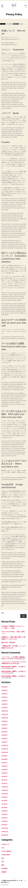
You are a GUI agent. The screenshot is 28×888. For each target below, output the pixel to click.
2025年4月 (4, 731)
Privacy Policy (4, 885)
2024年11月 (4, 749)
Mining (15, 663)
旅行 (2, 858)
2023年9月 (4, 797)
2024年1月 (4, 783)
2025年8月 (4, 721)
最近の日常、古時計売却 (8, 642)
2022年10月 (4, 835)
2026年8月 (4, 687)
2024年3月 (4, 776)
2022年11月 (4, 831)
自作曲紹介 (4, 868)
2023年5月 (4, 811)
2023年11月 (4, 790)
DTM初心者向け (6, 854)
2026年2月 (4, 704)
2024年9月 (4, 756)
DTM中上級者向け (6, 851)
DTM (2, 848)
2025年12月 (4, 711)
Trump (6, 677)
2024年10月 (4, 752)
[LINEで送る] (9, 24)
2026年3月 (4, 700)
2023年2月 (4, 821)
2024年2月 (4, 780)
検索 (2, 613)
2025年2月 (4, 738)
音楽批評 (4, 872)
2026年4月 (4, 697)
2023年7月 (4, 804)
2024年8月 (4, 759)
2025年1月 (4, 742)
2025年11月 (4, 714)
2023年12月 (4, 787)
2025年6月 (4, 728)
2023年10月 (4, 793)
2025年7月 (4, 725)
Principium (19, 658)
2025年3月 (4, 735)
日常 (2, 861)
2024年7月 (4, 762)
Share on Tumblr (16, 24)
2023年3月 (4, 818)
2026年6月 (4, 690)
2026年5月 (4, 694)
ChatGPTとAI (5, 844)
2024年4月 (4, 773)
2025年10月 (4, 718)
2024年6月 (4, 766)
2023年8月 (4, 800)
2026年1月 (4, 707)
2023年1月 (4, 824)
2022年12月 (4, 828)
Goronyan (7, 668)
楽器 (2, 865)
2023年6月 (4, 807)
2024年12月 (4, 745)
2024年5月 (4, 769)
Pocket (21, 24)
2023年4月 (4, 814)
